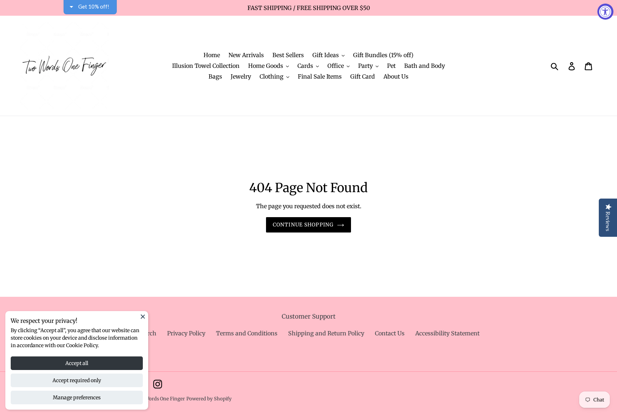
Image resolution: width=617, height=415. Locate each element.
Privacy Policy (186, 333)
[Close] (142, 316)
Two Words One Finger (159, 399)
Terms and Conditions (246, 333)
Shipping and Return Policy (326, 333)
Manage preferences (77, 397)
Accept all (76, 363)
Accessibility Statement (447, 333)
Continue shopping (303, 224)
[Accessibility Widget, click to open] (605, 12)
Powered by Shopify (209, 399)
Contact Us (390, 333)
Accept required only (76, 380)
